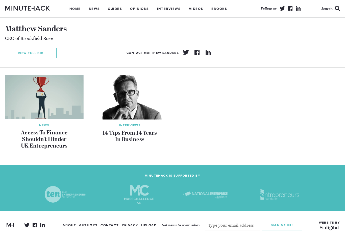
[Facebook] (197, 52)
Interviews (169, 9)
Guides (115, 9)
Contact (110, 225)
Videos (196, 9)
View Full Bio (31, 53)
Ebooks (219, 9)
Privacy (130, 225)
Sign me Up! (282, 225)
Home (75, 9)
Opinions (139, 9)
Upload (149, 225)
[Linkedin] (208, 52)
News (94, 9)
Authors (88, 225)
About (69, 225)
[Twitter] (186, 52)
